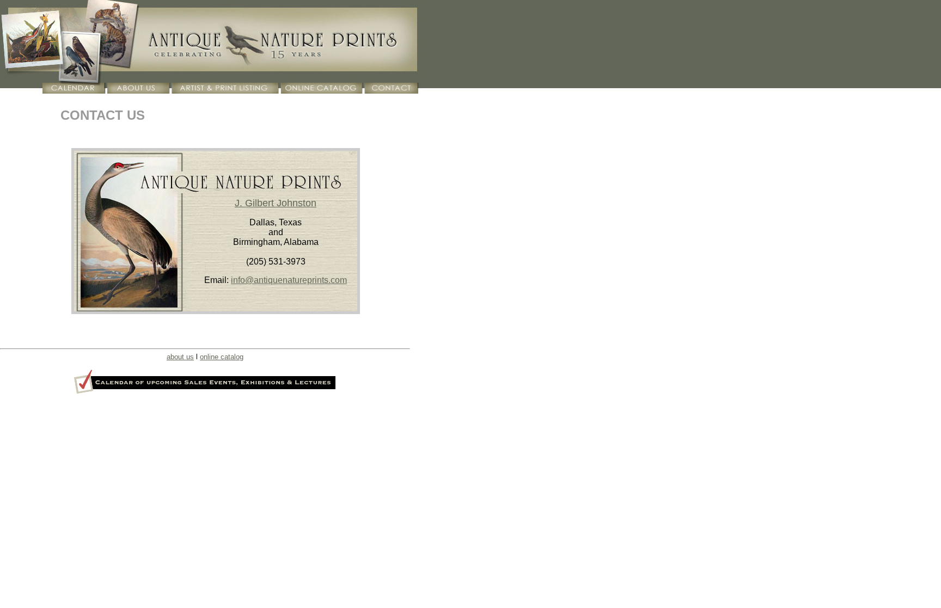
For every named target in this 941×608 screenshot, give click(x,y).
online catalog (221, 357)
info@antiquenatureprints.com (289, 280)
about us (180, 357)
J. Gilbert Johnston (275, 203)
